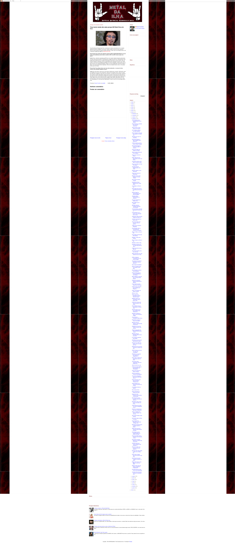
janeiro (133, 487)
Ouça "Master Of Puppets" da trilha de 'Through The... (136, 421)
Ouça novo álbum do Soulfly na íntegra (136, 150)
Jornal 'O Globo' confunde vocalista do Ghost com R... (137, 210)
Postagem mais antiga (121, 137)
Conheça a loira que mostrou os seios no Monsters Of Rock (104, 526)
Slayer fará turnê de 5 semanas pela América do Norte (137, 429)
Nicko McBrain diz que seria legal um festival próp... (136, 307)
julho (133, 477)
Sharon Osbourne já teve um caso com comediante (137, 351)
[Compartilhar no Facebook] (111, 83)
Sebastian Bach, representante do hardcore (136, 197)
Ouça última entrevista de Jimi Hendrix (137, 235)
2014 (132, 110)
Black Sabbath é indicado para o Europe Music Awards (137, 277)
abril (133, 482)
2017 (132, 105)
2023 (132, 103)
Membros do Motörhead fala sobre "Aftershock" (137, 410)
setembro (134, 118)
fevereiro (134, 486)
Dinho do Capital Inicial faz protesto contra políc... (136, 267)
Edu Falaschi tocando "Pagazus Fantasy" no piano (136, 459)
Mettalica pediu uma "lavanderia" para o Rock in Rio (136, 299)
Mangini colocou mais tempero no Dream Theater (136, 176)
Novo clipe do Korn (135, 389)
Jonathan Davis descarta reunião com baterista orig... (137, 473)
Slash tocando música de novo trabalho (137, 153)
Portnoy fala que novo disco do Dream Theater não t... (136, 380)
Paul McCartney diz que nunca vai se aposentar (137, 470)
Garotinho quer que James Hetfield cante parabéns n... (136, 444)
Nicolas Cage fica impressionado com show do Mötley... (136, 193)
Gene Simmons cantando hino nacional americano (137, 124)
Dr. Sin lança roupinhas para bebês (136, 338)
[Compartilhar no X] (110, 83)
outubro (133, 116)
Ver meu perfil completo (139, 28)
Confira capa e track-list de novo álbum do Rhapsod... (136, 287)
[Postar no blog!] (109, 83)
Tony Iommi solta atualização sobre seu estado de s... (136, 362)
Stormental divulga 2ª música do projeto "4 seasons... (136, 146)
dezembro (134, 113)
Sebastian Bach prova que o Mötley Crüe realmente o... (136, 310)
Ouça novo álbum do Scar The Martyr (137, 165)
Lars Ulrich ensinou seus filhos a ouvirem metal (137, 162)
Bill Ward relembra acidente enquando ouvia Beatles (136, 206)
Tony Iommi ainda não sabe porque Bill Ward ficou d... (136, 377)
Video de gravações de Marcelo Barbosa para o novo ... (137, 331)
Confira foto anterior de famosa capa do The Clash (136, 303)
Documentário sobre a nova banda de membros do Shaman (136, 229)
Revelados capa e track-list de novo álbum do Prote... (136, 402)
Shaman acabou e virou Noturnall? (136, 171)
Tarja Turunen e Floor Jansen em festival (136, 128)
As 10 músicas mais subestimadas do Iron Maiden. (136, 121)
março (133, 484)
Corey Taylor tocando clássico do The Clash (136, 285)
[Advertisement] (108, 126)
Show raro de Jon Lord (136, 365)
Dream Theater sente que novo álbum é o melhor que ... (137, 134)
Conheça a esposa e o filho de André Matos (102, 508)
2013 (132, 112)
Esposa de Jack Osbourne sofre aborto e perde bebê (137, 395)
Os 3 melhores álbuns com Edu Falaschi (136, 131)
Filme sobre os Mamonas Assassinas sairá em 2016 (137, 358)
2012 (132, 489)
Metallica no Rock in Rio (136, 242)
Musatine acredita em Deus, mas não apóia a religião (137, 314)
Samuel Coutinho (140, 26)
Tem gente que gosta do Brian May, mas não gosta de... (136, 262)
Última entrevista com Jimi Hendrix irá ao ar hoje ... (137, 254)
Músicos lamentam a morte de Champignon (137, 374)
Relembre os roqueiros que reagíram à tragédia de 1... (136, 355)
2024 (132, 102)
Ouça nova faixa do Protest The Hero (136, 392)
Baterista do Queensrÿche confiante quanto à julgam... (137, 425)
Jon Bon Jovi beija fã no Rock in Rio (136, 220)
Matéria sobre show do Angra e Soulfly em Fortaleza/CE (136, 466)
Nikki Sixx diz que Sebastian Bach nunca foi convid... (137, 334)
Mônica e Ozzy (135, 293)
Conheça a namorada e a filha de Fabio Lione (102, 520)
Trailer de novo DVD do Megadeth (136, 226)
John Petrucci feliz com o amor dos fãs (137, 251)
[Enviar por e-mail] (108, 83)
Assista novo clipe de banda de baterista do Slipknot (136, 281)
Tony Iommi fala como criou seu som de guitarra (136, 222)
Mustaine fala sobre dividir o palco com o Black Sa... (137, 451)
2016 (132, 107)
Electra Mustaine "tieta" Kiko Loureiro (100, 532)
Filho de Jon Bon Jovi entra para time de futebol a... (136, 448)
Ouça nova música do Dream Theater (136, 371)
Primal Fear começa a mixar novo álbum (136, 320)
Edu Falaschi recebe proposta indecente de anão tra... (137, 398)
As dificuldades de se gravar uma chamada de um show (136, 213)
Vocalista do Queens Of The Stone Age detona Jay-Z (137, 245)
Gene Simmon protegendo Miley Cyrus (137, 318)
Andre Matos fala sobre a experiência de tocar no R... (137, 189)
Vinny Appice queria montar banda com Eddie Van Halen (136, 433)
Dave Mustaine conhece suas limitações (136, 271)
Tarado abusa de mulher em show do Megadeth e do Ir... (137, 406)
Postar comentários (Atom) (109, 141)
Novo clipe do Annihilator (137, 264)
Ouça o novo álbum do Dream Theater (136, 291)
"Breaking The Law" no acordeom (136, 137)
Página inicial (108, 137)
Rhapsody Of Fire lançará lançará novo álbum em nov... (137, 347)
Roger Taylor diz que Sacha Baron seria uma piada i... (137, 158)
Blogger (130, 541)
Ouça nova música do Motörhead (136, 174)
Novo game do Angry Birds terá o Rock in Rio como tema (137, 440)
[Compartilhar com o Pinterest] (113, 83)
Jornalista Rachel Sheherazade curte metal (136, 167)
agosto (133, 476)
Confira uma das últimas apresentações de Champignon (136, 367)
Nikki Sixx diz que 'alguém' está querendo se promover (137, 323)
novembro (134, 115)
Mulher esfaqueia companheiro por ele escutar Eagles (136, 258)
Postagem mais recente (95, 137)
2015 (132, 108)
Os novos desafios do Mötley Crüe (136, 200)
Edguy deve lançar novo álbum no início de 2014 (136, 462)
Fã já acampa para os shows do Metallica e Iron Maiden (136, 273)
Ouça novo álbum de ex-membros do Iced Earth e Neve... (137, 436)
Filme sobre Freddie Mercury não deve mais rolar (137, 455)
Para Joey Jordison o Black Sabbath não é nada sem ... (136, 140)
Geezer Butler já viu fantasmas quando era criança (137, 384)
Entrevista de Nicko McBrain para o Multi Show (136, 183)
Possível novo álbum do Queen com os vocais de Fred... (136, 343)
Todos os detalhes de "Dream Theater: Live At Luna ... (136, 412)
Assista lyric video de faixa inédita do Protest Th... (137, 217)
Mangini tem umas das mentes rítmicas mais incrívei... (136, 327)
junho (133, 479)
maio (133, 481)
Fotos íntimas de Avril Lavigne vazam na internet (102, 514)
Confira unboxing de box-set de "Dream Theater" (137, 144)
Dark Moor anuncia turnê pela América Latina (137, 341)
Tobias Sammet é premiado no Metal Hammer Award (136, 295)
